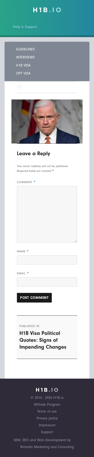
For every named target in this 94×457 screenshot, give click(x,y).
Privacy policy (47, 418)
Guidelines (25, 49)
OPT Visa (23, 73)
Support (47, 432)
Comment (26, 182)
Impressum (47, 425)
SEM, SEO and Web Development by (42, 440)
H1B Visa (23, 65)
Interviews (25, 57)
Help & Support (25, 27)
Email (23, 273)
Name (23, 251)
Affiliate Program (47, 404)
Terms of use (47, 411)
